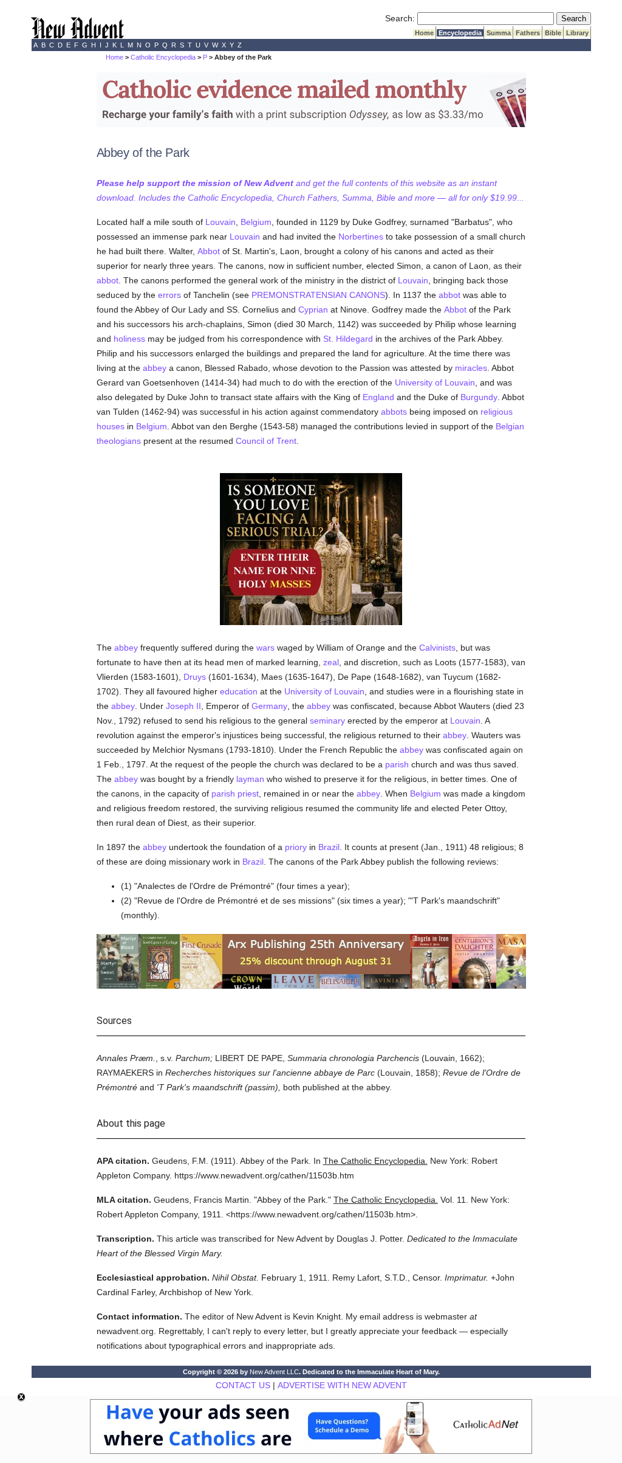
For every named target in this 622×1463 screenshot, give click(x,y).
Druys (194, 677)
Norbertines (360, 236)
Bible (553, 32)
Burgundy (478, 397)
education (239, 691)
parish (397, 764)
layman (250, 779)
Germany (269, 706)
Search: (400, 18)
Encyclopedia (460, 32)
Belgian (510, 426)
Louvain (220, 222)
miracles (471, 368)
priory (296, 847)
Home (424, 32)
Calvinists (437, 647)
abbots (394, 412)
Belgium (256, 222)
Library (577, 32)
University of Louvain (435, 382)
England (378, 397)
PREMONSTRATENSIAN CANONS (318, 295)
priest (248, 793)
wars (265, 647)
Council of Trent (266, 441)
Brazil (329, 847)
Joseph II (183, 706)
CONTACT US (243, 1385)
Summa (499, 32)
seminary (327, 720)
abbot (107, 280)
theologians (119, 441)
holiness (129, 339)
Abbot (208, 251)
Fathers (528, 32)
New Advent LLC (274, 1371)
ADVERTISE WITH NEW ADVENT (342, 1385)
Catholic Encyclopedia (163, 57)
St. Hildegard (348, 339)
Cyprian (313, 309)
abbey (154, 368)
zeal (331, 662)
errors (169, 295)
